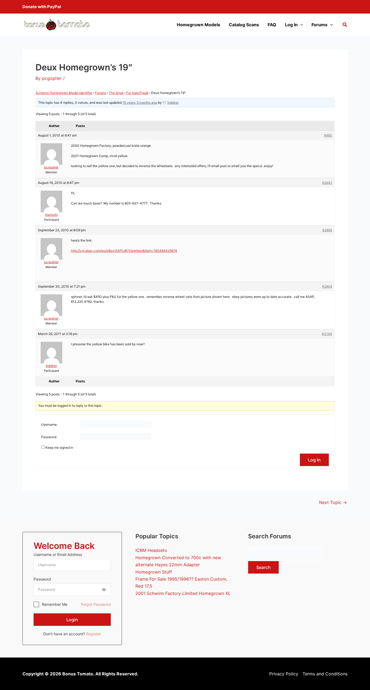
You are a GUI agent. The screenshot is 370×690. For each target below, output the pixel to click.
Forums (319, 24)
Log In (291, 24)
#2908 (327, 286)
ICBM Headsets (151, 550)
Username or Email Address (58, 554)
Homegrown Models (198, 24)
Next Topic (333, 502)
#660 (328, 135)
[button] (345, 25)
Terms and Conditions (325, 673)
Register (93, 634)
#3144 (327, 334)
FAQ (272, 24)
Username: (49, 424)
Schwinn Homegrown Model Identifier (63, 93)
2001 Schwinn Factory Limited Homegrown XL (183, 593)
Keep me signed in (59, 447)
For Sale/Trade (137, 93)
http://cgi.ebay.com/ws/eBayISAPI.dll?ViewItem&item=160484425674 (124, 251)
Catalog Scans (244, 24)
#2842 (327, 183)
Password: (49, 437)
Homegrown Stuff (153, 572)
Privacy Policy (283, 673)
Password (42, 579)
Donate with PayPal (41, 6)
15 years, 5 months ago (139, 102)
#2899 (327, 230)
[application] (300, 24)
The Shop (116, 93)
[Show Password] (104, 589)
